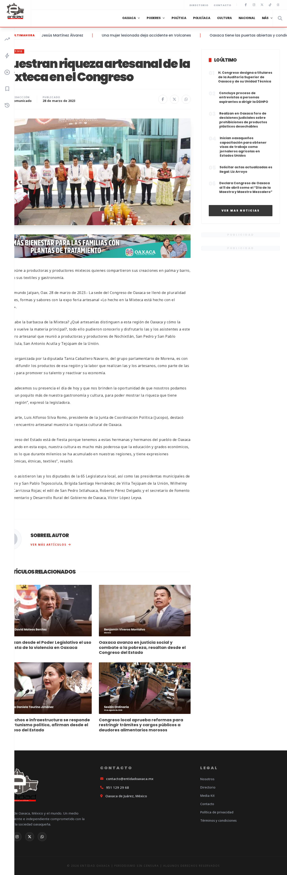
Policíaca (201, 18)
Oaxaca (129, 18)
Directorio (198, 5)
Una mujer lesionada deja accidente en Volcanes (131, 35)
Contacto (222, 5)
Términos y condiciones (218, 820)
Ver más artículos (48, 545)
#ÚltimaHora (22, 35)
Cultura (224, 18)
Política (179, 18)
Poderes (154, 18)
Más (265, 18)
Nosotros (207, 779)
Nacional (247, 18)
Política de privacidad (216, 812)
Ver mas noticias (241, 210)
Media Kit (207, 795)
